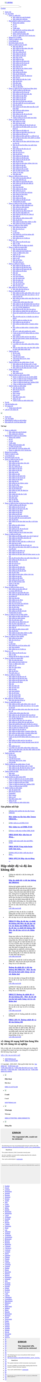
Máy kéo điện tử (18, 46)
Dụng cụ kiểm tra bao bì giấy (18, 45)
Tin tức (7, 402)
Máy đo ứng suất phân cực (21, 212)
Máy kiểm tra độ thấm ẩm (21, 156)
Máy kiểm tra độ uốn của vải (22, 149)
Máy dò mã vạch (18, 285)
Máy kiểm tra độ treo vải (20, 134)
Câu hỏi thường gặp (11, 404)
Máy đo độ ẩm (17, 85)
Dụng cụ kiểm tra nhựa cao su (18, 176)
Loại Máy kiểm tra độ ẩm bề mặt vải (24, 125)
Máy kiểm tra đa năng (19, 227)
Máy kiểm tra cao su (19, 190)
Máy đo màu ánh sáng (20, 249)
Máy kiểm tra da (18, 373)
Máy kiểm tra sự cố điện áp (21, 238)
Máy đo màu (17, 274)
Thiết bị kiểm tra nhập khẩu (17, 386)
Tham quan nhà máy (15, 408)
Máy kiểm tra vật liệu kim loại (18, 287)
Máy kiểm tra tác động (20, 96)
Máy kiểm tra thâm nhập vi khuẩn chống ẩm (23, 731)
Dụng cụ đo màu (18, 172)
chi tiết (19, 908)
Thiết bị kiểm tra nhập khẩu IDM (19, 375)
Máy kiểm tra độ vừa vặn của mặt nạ (24, 309)
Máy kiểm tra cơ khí (19, 121)
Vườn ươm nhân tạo (7, 1068)
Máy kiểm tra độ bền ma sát (21, 265)
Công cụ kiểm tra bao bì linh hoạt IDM (25, 378)
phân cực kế (16, 254)
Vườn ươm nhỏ (12, 1069)
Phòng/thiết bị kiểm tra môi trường (19, 21)
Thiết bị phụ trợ (14, 351)
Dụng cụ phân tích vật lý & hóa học (24, 35)
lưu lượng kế (17, 185)
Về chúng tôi (9, 406)
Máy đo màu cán (18, 280)
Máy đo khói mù (18, 112)
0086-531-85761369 (11, 1060)
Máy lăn (15, 273)
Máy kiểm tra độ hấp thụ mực (22, 267)
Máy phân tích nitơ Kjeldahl (21, 17)
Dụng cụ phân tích (14, 15)
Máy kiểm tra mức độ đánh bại (22, 76)
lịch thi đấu (16, 360)
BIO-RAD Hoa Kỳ (19, 389)
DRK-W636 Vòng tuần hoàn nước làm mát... (20, 847)
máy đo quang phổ (18, 278)
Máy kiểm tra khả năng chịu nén (23, 48)
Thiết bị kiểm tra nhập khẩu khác (23, 400)
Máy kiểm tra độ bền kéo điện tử (23, 183)
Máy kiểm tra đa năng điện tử (22, 178)
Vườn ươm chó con (24, 1069)
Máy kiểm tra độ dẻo (19, 198)
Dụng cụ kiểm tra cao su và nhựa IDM (25, 377)
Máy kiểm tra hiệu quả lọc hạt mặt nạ (24, 336)
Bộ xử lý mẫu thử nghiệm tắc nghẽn (24, 331)
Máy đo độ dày (17, 81)
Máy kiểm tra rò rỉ (18, 342)
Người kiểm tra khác (19, 201)
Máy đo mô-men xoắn (20, 116)
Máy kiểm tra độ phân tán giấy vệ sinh (25, 367)
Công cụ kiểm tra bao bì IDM (22, 384)
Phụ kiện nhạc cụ (18, 262)
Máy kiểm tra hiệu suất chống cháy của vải (26, 293)
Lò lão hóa (16, 232)
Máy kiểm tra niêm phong (21, 110)
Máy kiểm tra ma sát (19, 165)
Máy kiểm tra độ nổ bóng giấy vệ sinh (25, 364)
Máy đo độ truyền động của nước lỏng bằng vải (24, 558)
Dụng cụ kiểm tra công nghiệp (18, 225)
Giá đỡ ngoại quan (18, 357)
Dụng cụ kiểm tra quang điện (18, 247)
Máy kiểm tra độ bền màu (21, 158)
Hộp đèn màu (17, 83)
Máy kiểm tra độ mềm (20, 65)
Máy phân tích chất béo (20, 19)
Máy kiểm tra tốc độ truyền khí (22, 114)
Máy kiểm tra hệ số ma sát (21, 63)
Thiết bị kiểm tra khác (15, 369)
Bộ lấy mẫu (16, 353)
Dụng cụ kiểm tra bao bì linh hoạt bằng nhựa (23, 88)
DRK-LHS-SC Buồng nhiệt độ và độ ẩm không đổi (22, 1021)
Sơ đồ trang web (13, 1066)
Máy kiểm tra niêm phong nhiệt (22, 218)
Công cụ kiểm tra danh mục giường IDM (26, 382)
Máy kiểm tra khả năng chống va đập (24, 222)
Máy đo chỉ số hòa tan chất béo (22, 101)
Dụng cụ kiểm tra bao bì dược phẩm (20, 203)
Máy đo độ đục (17, 260)
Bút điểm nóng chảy (19, 397)
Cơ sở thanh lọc (14, 41)
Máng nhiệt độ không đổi (21, 34)
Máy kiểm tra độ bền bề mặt (21, 200)
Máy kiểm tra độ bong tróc (21, 61)
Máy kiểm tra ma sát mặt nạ (21, 322)
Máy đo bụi (16, 77)
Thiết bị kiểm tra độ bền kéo (21, 90)
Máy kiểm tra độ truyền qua (21, 242)
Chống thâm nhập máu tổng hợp (23, 302)
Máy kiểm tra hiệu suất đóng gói (23, 205)
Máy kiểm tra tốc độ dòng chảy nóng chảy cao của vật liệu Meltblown (26, 306)
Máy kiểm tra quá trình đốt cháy (23, 181)
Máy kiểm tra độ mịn (19, 55)
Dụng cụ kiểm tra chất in (16, 263)
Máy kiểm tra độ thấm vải (21, 130)
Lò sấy (15, 26)
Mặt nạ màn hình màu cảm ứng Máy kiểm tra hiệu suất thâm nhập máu (26, 348)
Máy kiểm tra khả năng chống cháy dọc (25, 163)
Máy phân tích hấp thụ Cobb (22, 79)
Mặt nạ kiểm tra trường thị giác (22, 320)
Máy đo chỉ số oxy (18, 152)
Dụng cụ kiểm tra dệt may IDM (23, 380)
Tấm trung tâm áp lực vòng (21, 358)
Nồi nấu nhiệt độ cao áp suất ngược (24, 103)
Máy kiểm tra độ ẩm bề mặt (21, 159)
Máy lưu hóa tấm (18, 187)
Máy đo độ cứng (18, 70)
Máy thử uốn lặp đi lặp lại (21, 289)
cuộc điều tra (13, 908)
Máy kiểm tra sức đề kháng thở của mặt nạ (26, 304)
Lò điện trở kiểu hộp (19, 32)
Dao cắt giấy (17, 355)
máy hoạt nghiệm (18, 236)
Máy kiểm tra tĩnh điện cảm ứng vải (24, 132)
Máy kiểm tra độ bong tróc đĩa (22, 94)
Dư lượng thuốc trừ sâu (16, 43)
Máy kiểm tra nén (18, 50)
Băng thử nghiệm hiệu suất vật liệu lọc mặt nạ (23, 724)
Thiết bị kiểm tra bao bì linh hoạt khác (25, 118)
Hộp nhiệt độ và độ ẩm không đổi (23, 30)
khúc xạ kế (16, 258)
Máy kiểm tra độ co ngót (20, 169)
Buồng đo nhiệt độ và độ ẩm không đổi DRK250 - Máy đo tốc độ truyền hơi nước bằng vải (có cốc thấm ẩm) (22, 970)
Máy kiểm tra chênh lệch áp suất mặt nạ (25, 311)
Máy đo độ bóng (18, 282)
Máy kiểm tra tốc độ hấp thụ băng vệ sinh (26, 366)
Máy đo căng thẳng (19, 256)
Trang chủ (8, 12)
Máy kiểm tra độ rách (19, 54)
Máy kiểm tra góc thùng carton (22, 68)
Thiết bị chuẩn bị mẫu (15, 39)
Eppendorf (16, 391)
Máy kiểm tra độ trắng (20, 72)
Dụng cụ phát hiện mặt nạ (17, 291)
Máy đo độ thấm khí (19, 74)
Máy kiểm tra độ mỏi (19, 99)
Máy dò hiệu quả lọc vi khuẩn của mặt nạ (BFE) (24, 726)
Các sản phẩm (9, 13)
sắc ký (15, 24)
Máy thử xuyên (17, 57)
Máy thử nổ (16, 216)
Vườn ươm (16, 28)
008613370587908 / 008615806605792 (17, 1118)
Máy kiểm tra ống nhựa (20, 194)
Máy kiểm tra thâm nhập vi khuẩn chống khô (23, 733)
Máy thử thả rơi (17, 66)
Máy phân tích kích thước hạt (22, 251)
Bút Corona (16, 393)
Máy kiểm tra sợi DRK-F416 (20, 827)
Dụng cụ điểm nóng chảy (21, 253)
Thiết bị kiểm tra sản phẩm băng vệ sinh (21, 362)
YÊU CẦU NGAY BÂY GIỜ (10, 1055)
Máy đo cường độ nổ (19, 52)
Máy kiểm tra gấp (18, 59)
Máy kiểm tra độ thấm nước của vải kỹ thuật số (23, 536)
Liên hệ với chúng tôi (11, 409)
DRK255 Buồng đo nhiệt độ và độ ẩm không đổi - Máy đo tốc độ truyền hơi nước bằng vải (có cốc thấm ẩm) (22, 997)
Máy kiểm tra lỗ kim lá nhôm (22, 223)
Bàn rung (16, 371)
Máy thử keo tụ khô (19, 123)
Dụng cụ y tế (13, 240)
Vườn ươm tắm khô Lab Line (23, 1068)
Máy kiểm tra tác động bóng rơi (23, 211)
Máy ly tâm (16, 243)
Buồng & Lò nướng (15, 37)
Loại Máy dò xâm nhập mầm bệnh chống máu (23, 748)
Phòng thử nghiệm (18, 23)
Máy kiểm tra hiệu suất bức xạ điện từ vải (26, 136)
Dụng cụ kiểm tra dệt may (17, 119)
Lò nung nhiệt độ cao (19, 180)
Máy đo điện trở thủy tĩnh (21, 170)
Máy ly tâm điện (18, 86)
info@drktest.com (10, 1059)
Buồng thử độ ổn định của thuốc (23, 245)
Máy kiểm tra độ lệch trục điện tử (23, 214)
